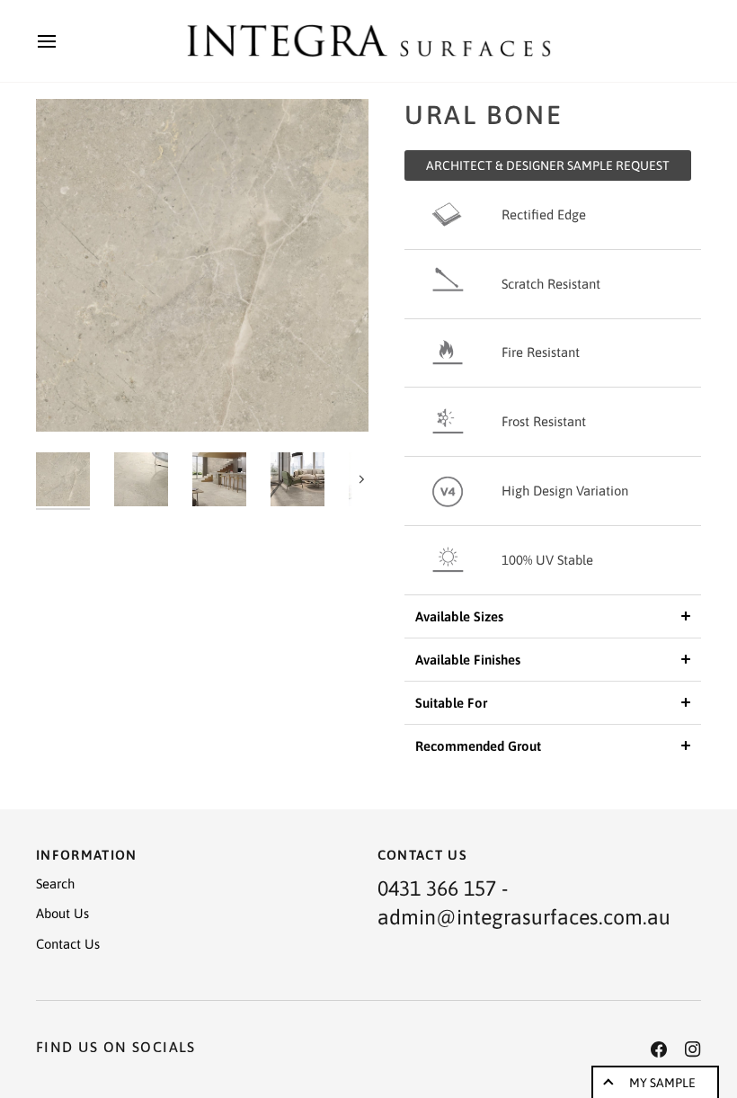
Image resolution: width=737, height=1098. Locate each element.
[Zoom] (202, 265)
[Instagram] (693, 1049)
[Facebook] (659, 1049)
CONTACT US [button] (422, 854)
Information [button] (87, 854)
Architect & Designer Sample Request (548, 165)
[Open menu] (63, 41)
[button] (552, 616)
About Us (62, 913)
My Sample (662, 1083)
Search (55, 883)
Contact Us (68, 943)
